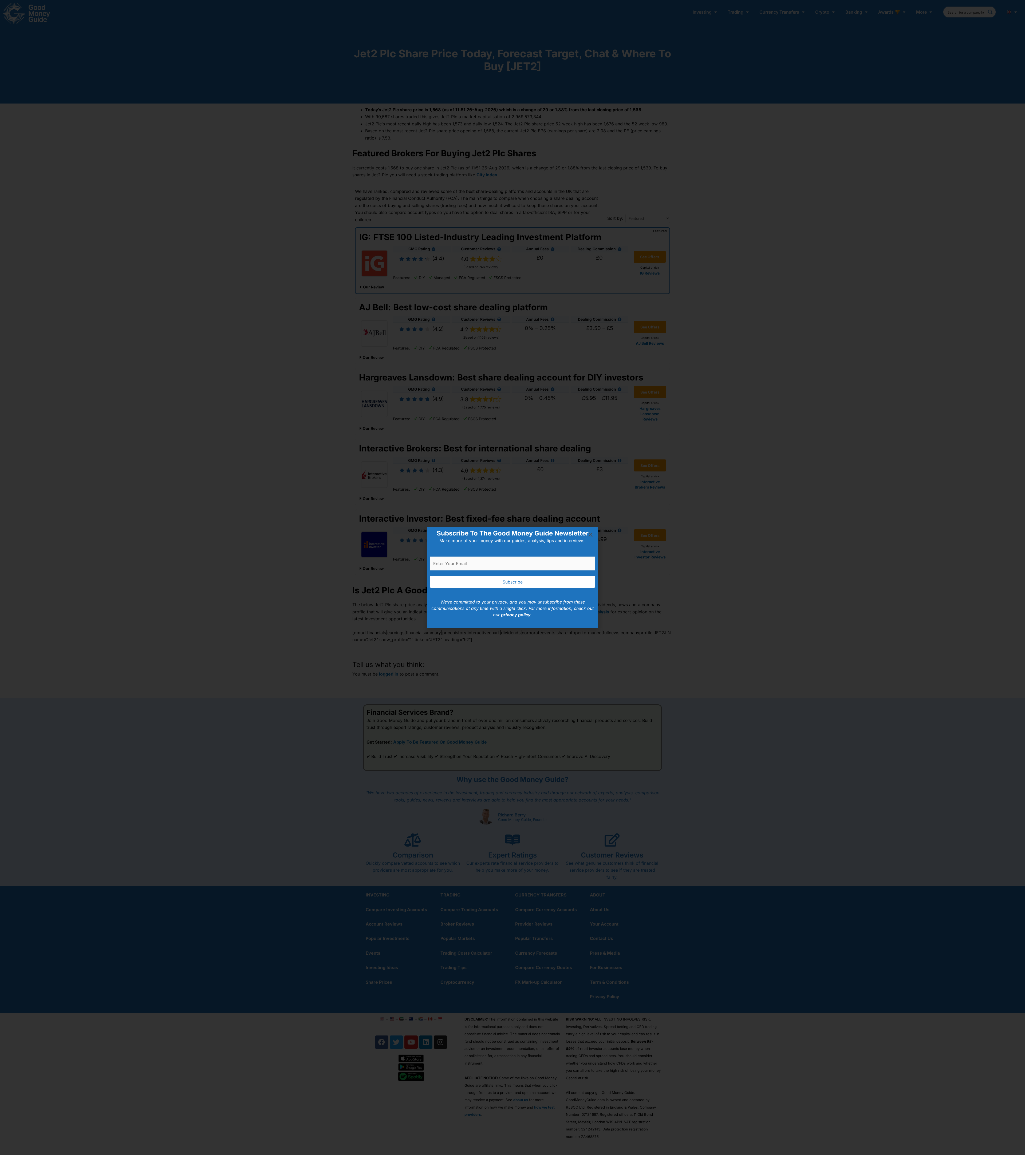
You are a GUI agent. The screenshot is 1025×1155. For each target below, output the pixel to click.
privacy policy (516, 614)
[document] (512, 577)
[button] (591, 534)
